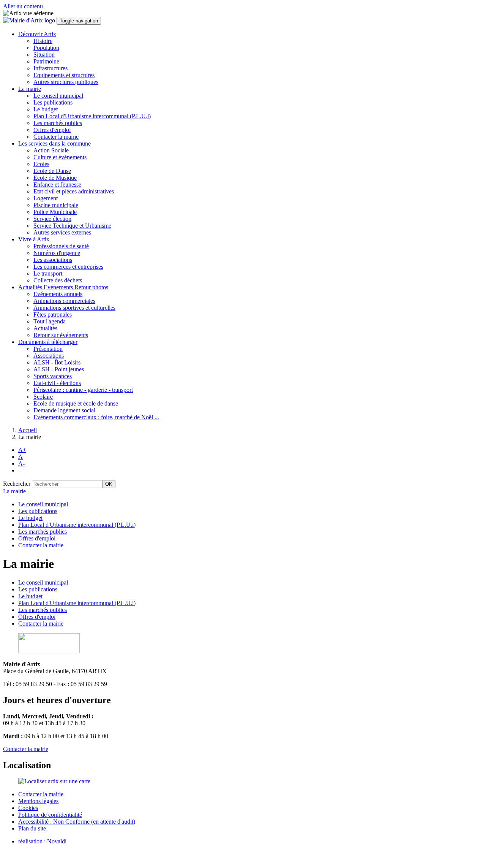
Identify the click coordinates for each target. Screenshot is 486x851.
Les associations (52, 260)
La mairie (14, 491)
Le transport (47, 273)
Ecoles (41, 164)
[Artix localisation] (54, 781)
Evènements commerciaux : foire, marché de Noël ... (96, 417)
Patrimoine (46, 61)
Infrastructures (50, 68)
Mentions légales (38, 801)
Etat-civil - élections (57, 383)
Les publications (53, 102)
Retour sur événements (60, 335)
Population (46, 47)
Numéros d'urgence (56, 253)
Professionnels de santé (61, 246)
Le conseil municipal (58, 95)
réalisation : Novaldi (42, 841)
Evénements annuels (57, 294)
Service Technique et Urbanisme (72, 225)
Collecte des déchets (57, 280)
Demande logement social (64, 410)
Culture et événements (60, 157)
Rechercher (16, 483)
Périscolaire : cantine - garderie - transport (83, 390)
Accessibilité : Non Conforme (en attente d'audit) (76, 821)
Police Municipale (55, 212)
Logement (45, 198)
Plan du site (32, 828)
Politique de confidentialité (50, 814)
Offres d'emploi (52, 130)
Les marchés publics (57, 123)
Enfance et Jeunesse (57, 184)
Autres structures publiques (65, 82)
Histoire (42, 41)
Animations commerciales (64, 301)
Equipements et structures (64, 75)
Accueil (27, 430)
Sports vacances (52, 376)
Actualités (45, 328)
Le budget (45, 109)
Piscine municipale (55, 205)
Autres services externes (62, 232)
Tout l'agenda (49, 321)
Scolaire (43, 396)
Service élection (52, 219)
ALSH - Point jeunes (58, 369)
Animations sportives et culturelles (74, 307)
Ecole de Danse (52, 171)
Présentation (48, 348)
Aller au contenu (23, 6)
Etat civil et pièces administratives (73, 191)
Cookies (28, 808)
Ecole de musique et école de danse (75, 403)
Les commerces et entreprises (68, 266)
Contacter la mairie (56, 136)
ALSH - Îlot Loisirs (56, 362)
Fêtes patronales (52, 314)
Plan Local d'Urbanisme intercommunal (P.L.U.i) (92, 116)
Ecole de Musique (55, 177)
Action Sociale (51, 150)
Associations (48, 355)
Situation (44, 54)
